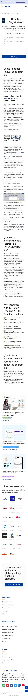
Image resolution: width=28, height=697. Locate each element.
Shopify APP (18, 284)
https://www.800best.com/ (16, 33)
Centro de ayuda (7, 657)
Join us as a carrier (14, 584)
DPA (3, 614)
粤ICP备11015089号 (14, 695)
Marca (4, 641)
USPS (15, 152)
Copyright (5, 611)
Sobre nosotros (6, 602)
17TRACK (17, 138)
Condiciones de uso (8, 605)
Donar (4, 663)
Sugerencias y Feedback (9, 660)
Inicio (3, 13)
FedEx (22, 152)
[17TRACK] (5, 6)
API (12, 284)
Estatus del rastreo (7, 632)
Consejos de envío (7, 635)
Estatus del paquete (8, 629)
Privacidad (5, 608)
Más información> (20, 2)
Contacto (5, 654)
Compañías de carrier (10, 13)
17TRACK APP (15, 273)
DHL (5, 153)
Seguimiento (6, 638)
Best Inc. (7, 98)
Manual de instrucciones (9, 626)
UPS (19, 152)
